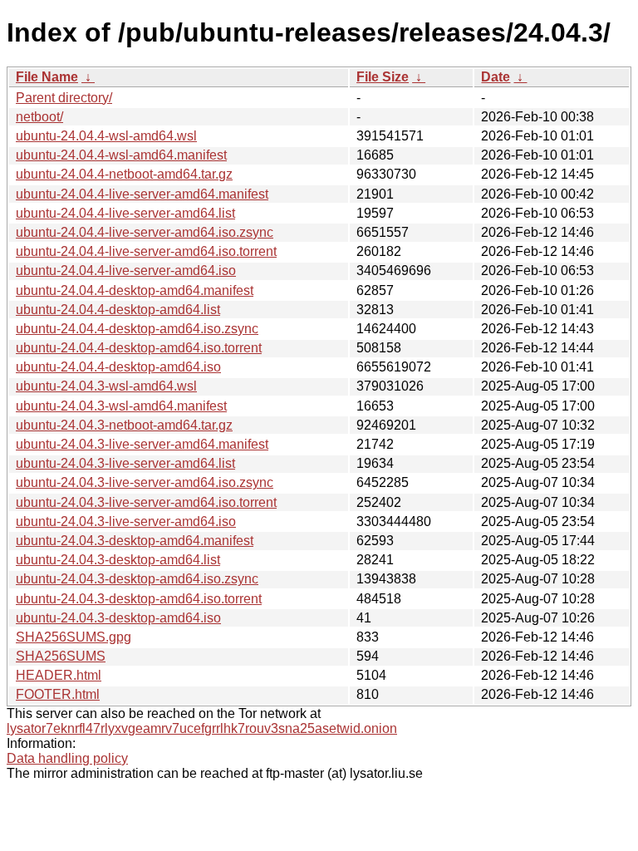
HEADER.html (58, 675)
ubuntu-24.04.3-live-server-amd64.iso (126, 521)
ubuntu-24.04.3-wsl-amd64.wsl (106, 386)
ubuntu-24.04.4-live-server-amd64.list (125, 213)
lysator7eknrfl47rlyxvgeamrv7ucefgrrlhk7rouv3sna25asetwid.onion (202, 728)
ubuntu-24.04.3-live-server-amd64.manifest (142, 444)
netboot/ (39, 117)
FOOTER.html (58, 694)
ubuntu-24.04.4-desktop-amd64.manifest (134, 290)
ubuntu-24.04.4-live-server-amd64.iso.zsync (144, 232)
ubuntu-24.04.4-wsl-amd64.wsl (106, 136)
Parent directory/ (64, 98)
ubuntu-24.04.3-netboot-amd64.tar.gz (124, 425)
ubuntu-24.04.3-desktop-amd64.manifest (134, 541)
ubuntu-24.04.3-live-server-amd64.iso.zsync (144, 482)
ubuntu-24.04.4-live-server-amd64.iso (126, 270)
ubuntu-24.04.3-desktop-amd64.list (118, 560)
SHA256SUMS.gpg (73, 637)
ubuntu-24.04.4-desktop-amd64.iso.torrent (139, 348)
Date (495, 77)
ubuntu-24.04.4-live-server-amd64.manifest (142, 194)
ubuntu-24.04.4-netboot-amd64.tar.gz (124, 174)
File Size (382, 77)
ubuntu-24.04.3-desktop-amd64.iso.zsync (137, 579)
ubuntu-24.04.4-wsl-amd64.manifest (121, 155)
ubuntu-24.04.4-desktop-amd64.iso (118, 367)
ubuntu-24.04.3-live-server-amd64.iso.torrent (146, 502)
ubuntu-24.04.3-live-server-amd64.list (125, 463)
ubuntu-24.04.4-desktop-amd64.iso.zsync (137, 329)
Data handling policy (67, 758)
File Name (47, 77)
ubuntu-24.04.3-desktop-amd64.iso (118, 618)
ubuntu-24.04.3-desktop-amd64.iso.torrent (139, 599)
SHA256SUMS (61, 656)
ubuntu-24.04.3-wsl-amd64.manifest (121, 406)
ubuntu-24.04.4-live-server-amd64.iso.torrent (146, 251)
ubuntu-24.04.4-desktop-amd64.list (118, 310)
